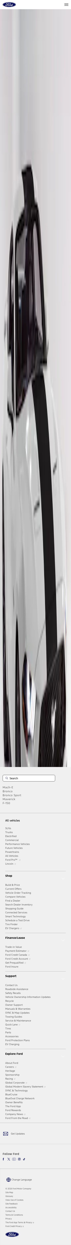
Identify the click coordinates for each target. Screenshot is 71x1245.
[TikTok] (24, 1159)
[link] (9, 1192)
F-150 (6, 803)
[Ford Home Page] (12, 1236)
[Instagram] (19, 1159)
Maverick (9, 799)
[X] (8, 1159)
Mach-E (8, 787)
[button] (18, 1179)
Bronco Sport (12, 795)
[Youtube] (14, 1159)
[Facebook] (4, 1159)
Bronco (8, 791)
